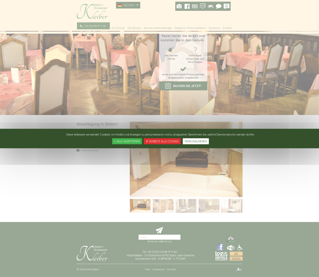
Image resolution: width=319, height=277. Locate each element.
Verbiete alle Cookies (163, 141)
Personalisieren (196, 141)
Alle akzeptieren (128, 141)
